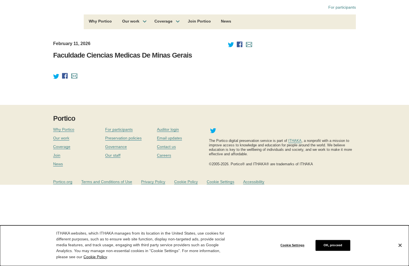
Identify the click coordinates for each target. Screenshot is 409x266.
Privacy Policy (153, 181)
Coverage (163, 21)
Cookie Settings (220, 181)
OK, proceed (333, 245)
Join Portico (199, 21)
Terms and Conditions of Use (106, 181)
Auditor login (168, 129)
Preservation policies (123, 138)
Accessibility (253, 181)
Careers (164, 155)
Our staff (112, 155)
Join (56, 155)
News (226, 21)
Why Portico (100, 21)
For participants (342, 7)
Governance (116, 146)
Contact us (166, 146)
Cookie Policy (186, 181)
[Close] (400, 245)
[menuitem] (100, 21)
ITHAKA (295, 141)
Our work (130, 21)
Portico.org (62, 181)
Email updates (169, 138)
